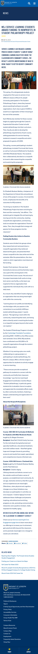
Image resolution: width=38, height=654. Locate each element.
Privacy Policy (8, 609)
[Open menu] (34, 3)
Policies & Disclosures (10, 601)
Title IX (6, 604)
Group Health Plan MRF (11, 618)
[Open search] (29, 3)
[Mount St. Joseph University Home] (9, 3)
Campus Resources (9, 625)
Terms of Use (7, 620)
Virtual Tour (7, 642)
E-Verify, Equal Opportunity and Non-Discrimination (19, 606)
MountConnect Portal (10, 628)
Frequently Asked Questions (12, 639)
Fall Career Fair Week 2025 (10, 564)
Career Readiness (13, 541)
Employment (7, 636)
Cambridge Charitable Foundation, (19, 333)
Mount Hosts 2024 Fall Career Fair (12, 573)
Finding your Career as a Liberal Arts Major (15, 561)
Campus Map (8, 631)
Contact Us (7, 633)
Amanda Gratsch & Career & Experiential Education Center (16, 41)
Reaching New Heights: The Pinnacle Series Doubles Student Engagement (18, 557)
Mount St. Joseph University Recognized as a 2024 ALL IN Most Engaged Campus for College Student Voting (18, 569)
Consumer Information (10, 615)
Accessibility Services (10, 612)
